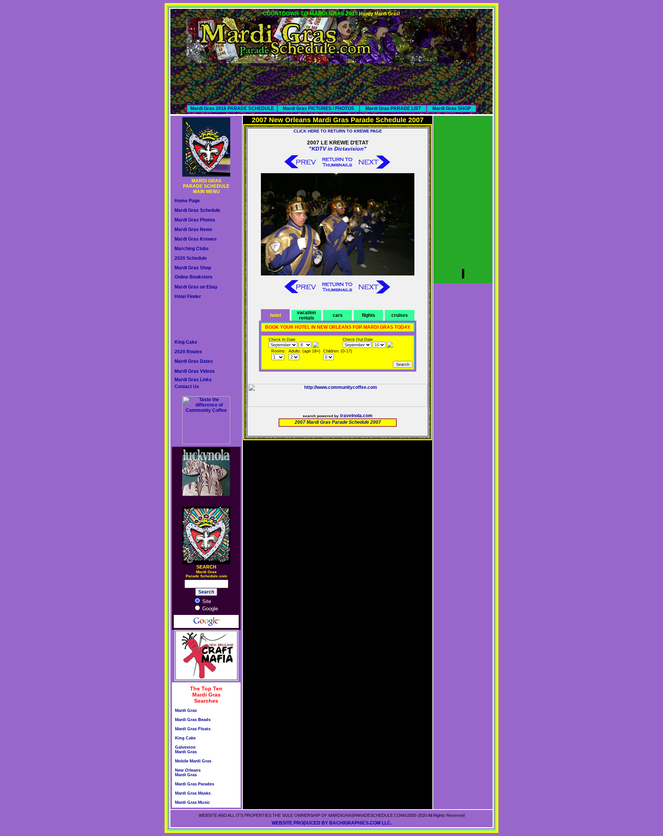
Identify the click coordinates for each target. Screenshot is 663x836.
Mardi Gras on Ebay (196, 287)
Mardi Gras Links (193, 379)
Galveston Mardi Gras (186, 749)
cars (338, 315)
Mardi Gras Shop (193, 267)
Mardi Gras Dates (194, 361)
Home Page (187, 200)
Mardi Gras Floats (193, 728)
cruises (399, 315)
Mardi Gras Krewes (196, 239)
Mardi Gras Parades (194, 784)
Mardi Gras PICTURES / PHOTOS (318, 108)
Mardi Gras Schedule (197, 210)
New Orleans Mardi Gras (188, 772)
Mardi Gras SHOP (451, 108)
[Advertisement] (331, 80)
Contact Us (187, 386)
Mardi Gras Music (192, 802)
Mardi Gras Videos (195, 371)
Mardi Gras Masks (193, 793)
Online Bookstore (194, 277)
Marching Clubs (192, 248)
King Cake (186, 342)
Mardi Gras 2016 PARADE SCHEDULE (232, 108)
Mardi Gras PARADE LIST (393, 108)
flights (368, 315)
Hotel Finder (188, 296)
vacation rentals (306, 315)
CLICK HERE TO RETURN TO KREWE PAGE (338, 131)
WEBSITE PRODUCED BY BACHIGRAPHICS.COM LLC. (332, 823)
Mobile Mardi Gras (193, 761)
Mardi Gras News (193, 229)
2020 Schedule (191, 258)
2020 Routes (188, 351)
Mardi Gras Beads (193, 719)
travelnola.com (356, 415)
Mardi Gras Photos (195, 220)
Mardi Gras (186, 710)
